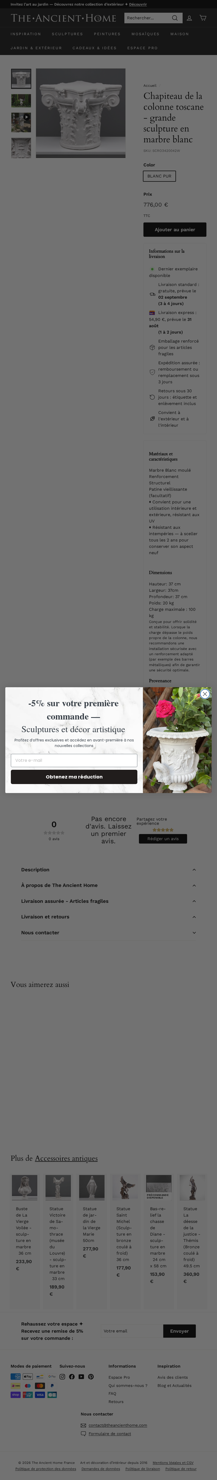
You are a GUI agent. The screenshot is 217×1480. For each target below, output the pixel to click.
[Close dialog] (205, 694)
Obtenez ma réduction (74, 776)
